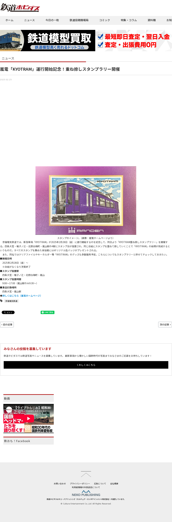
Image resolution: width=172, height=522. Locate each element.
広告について (100, 483)
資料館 (152, 20)
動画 (7, 398)
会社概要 (114, 483)
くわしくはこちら (86, 364)
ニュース (29, 20)
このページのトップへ (86, 474)
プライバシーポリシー (80, 483)
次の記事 (164, 324)
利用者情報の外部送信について (86, 487)
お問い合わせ (60, 483)
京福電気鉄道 (11, 300)
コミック (104, 20)
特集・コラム (129, 20)
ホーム (9, 20)
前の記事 (7, 324)
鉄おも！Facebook (17, 441)
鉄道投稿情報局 (79, 20)
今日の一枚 (52, 20)
